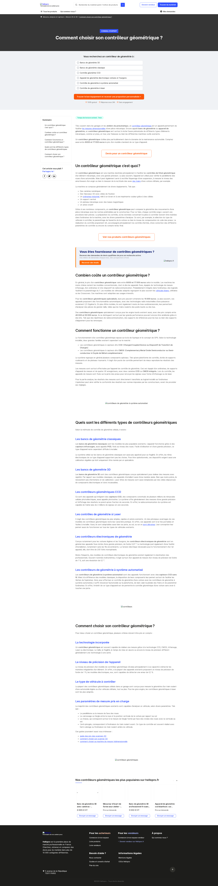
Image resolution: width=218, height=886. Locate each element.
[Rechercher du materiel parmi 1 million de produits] (123, 5)
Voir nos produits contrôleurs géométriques (126, 237)
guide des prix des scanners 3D (93, 736)
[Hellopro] (41, 17)
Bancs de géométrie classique (92, 68)
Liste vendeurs (95, 845)
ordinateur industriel (91, 196)
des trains (136, 181)
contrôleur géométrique (141, 126)
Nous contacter (95, 858)
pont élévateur (149, 524)
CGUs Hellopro (124, 862)
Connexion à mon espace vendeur (131, 838)
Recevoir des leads (90, 262)
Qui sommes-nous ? (68, 11)
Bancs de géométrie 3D (90, 62)
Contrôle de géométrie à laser (92, 88)
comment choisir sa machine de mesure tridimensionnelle (103, 741)
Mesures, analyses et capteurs (53, 17)
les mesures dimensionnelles (93, 128)
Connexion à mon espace (99, 838)
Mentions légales (125, 858)
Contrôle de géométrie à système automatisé (99, 83)
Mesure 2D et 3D (72, 17)
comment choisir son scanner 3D (94, 739)
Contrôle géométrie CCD (90, 73)
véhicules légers (162, 290)
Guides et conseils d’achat (99, 862)
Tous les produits (50, 11)
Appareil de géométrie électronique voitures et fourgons (103, 78)
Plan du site (93, 865)
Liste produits (94, 841)
